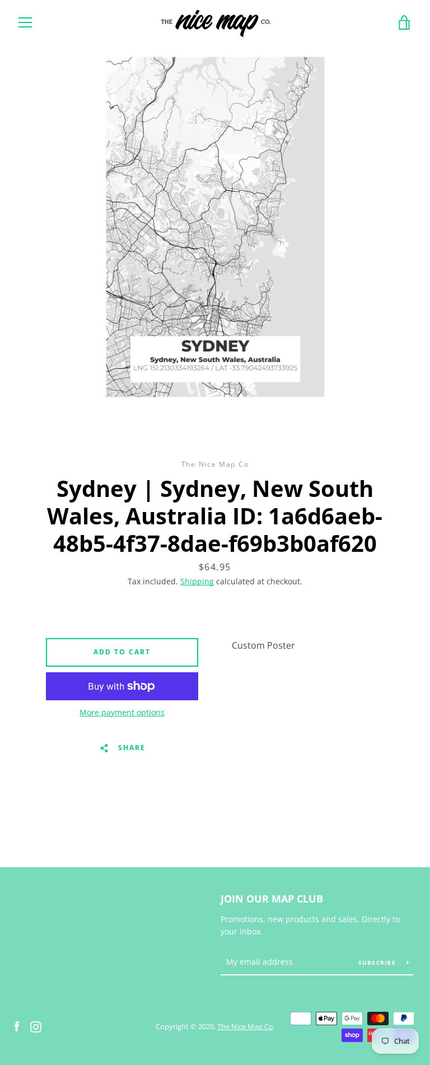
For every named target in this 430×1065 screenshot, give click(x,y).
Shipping (197, 581)
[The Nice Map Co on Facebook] (16, 1026)
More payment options (122, 712)
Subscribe (378, 962)
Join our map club (272, 898)
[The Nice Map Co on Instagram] (35, 1026)
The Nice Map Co (245, 1026)
